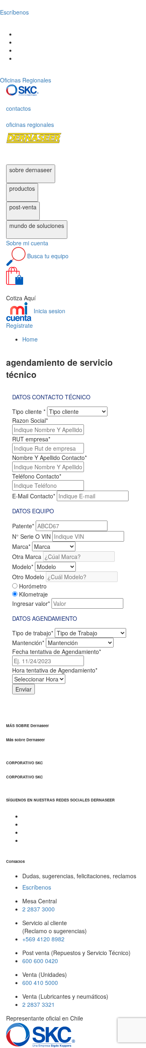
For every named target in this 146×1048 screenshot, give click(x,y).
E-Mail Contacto (33, 496)
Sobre (27, 243)
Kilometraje (33, 594)
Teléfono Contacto (36, 476)
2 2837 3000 (38, 909)
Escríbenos (36, 887)
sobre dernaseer (30, 170)
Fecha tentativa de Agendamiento (56, 651)
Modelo (22, 567)
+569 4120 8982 (43, 939)
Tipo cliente (28, 411)
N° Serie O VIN (31, 536)
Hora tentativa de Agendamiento (54, 670)
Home (30, 339)
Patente (23, 526)
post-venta (22, 207)
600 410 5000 (40, 982)
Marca (21, 546)
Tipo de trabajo (32, 633)
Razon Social (30, 420)
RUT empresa (31, 439)
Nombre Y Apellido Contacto (49, 457)
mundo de (36, 225)
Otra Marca (26, 556)
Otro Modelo (28, 577)
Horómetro (33, 586)
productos (22, 188)
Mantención (28, 643)
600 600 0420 (40, 961)
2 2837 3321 (38, 1004)
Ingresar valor (31, 603)
